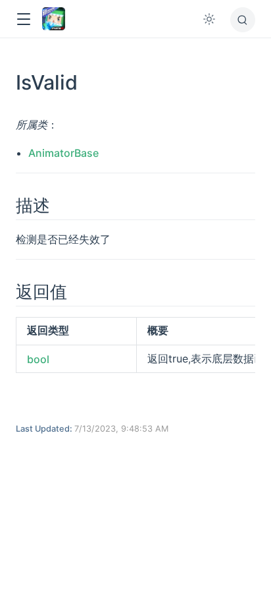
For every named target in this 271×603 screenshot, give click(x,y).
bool (38, 359)
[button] (23, 19)
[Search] (242, 19)
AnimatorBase (63, 152)
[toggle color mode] (209, 19)
